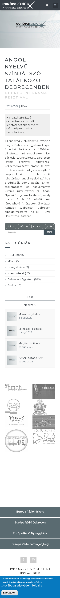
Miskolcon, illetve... (30, 314)
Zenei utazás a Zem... (32, 358)
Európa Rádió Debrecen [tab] (30, 522)
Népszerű (30, 304)
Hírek (24, 106)
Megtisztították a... (30, 343)
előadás (37, 226)
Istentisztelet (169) (19, 273)
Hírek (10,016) (16, 255)
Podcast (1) (14, 285)
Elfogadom (9, 592)
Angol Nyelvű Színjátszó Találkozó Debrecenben (27, 73)
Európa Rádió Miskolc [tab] (30, 511)
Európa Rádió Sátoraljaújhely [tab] (30, 544)
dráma (11, 226)
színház (24, 226)
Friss (30, 296)
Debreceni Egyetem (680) (24, 279)
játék (49, 226)
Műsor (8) (14, 261)
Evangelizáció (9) (18, 267)
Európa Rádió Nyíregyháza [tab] (30, 533)
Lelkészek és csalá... (31, 328)
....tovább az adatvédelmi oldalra (21, 585)
